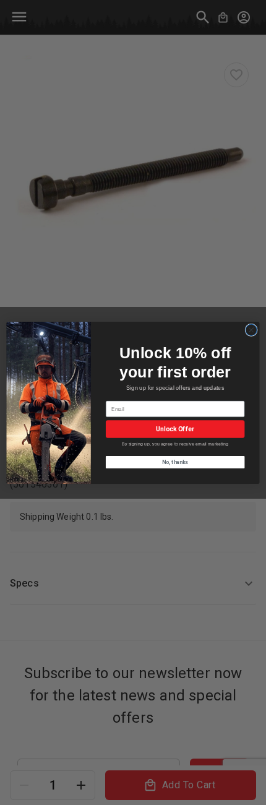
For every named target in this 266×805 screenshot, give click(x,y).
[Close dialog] (251, 329)
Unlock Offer (175, 429)
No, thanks (175, 461)
